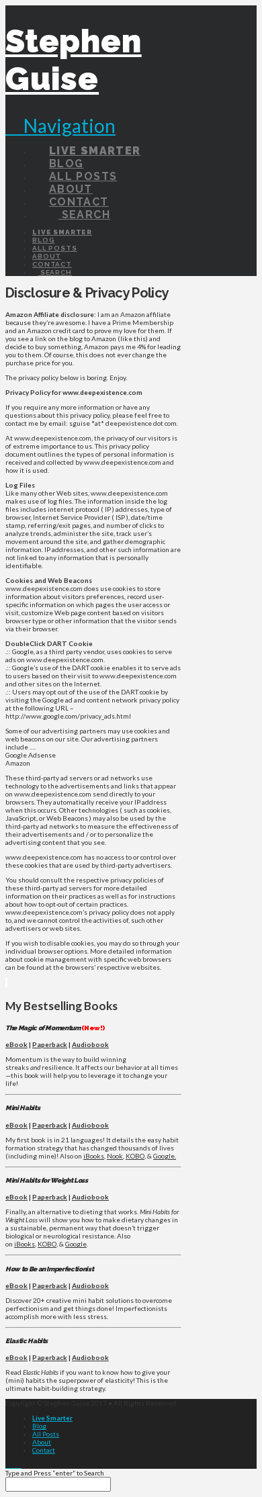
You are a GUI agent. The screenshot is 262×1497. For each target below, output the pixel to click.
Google (76, 1244)
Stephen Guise (73, 59)
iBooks (93, 1156)
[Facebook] (8, 1465)
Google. (164, 1156)
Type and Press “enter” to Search (54, 1473)
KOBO (135, 1156)
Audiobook (90, 1044)
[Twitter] (13, 1465)
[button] (60, 125)
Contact (43, 1450)
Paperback (49, 1044)
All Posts (45, 1434)
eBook (16, 1044)
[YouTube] (18, 1465)
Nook (115, 1156)
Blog (39, 1426)
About (41, 1442)
